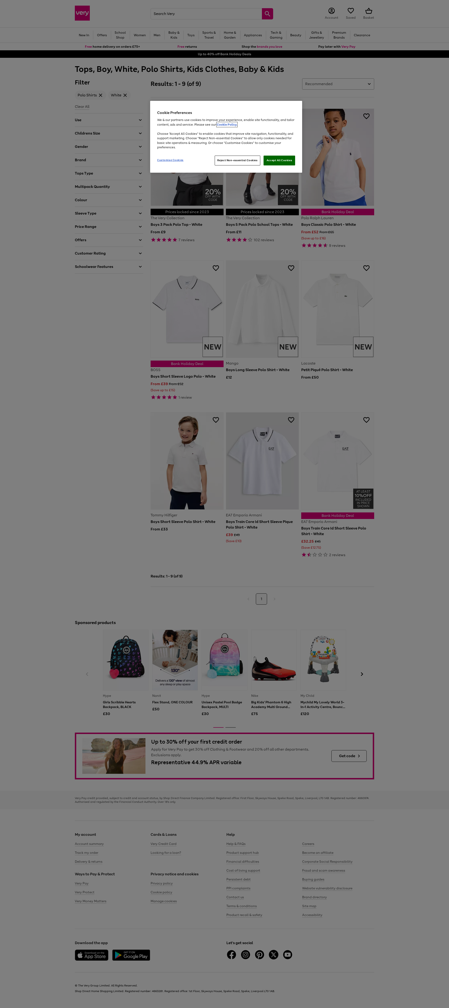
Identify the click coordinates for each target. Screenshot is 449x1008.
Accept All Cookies (279, 160)
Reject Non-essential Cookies (237, 160)
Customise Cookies (170, 160)
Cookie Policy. (227, 124)
